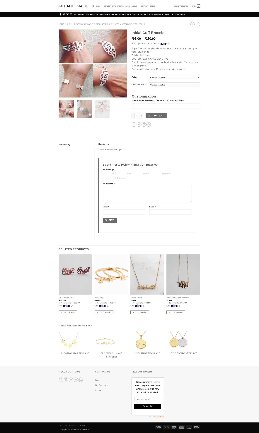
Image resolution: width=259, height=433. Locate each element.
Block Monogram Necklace (177, 298)
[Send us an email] (71, 14)
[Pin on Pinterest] (148, 124)
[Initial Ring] (111, 274)
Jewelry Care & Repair (114, 6)
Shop (98, 6)
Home (61, 24)
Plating (134, 77)
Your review (109, 183)
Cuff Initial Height (139, 84)
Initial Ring (99, 298)
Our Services (101, 385)
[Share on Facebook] (134, 124)
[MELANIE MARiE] (73, 6)
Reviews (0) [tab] (64, 145)
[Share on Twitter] (139, 124)
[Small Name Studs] (75, 274)
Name (106, 207)
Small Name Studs (66, 298)
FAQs (127, 6)
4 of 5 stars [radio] (156, 173)
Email (152, 207)
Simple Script (136, 298)
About (134, 6)
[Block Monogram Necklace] (183, 274)
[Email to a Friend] (144, 124)
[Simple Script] (147, 274)
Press (152, 6)
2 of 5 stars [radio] (121, 173)
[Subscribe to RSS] (80, 379)
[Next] (122, 63)
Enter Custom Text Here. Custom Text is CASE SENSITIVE (158, 100)
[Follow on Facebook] (60, 14)
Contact (144, 6)
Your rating (108, 170)
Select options (68, 312)
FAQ (97, 380)
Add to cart (156, 116)
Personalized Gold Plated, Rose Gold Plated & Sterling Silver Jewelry (110, 24)
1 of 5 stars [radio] (106, 173)
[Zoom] (62, 94)
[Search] (93, 6)
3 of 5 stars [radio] (137, 173)
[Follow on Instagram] (64, 14)
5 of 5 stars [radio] (108, 178)
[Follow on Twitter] (67, 14)
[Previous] (63, 63)
